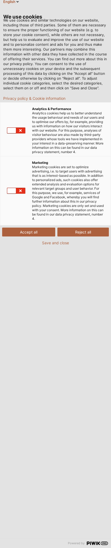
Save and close (55, 243)
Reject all (83, 232)
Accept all (28, 232)
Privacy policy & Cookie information (34, 98)
